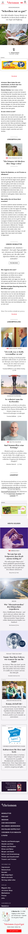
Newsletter (6, 813)
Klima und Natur (7, 849)
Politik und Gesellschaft (10, 857)
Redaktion (5, 906)
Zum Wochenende (8, 823)
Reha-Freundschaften (15, 158)
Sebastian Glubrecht (11, 464)
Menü (2, 3)
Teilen (13, 76)
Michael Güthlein (15, 52)
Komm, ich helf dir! (14, 704)
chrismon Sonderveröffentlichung (14, 746)
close (26, 908)
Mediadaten (5, 893)
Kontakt (4, 872)
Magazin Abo (6, 888)
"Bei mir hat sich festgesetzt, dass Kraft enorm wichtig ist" (14, 556)
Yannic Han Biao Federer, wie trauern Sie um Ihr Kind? (14, 659)
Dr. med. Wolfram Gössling (18, 368)
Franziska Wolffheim (7, 368)
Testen (20, 2)
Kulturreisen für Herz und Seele (14, 750)
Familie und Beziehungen (10, 841)
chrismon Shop (7, 890)
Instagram (11, 494)
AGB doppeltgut (7, 875)
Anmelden (25, 2)
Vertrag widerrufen (8, 880)
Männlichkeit (15, 550)
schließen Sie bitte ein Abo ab (10, 488)
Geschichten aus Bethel (14, 700)
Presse (3, 896)
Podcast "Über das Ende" (14, 653)
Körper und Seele (7, 852)
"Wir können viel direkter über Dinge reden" (14, 162)
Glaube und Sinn (7, 844)
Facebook (19, 494)
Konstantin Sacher (12, 675)
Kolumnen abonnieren (10, 826)
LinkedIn (12, 496)
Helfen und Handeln (8, 846)
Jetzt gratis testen (14, 930)
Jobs (3, 898)
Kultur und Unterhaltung (10, 854)
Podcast (4, 816)
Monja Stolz (11, 572)
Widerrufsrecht (7, 877)
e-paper (4, 835)
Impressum (5, 867)
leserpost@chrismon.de (8, 492)
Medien (14, 601)
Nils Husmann (12, 625)
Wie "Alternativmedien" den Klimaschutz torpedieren (14, 606)
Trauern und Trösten (8, 859)
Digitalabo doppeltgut (10, 829)
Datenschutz (6, 870)
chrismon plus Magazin (11, 832)
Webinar (4, 820)
